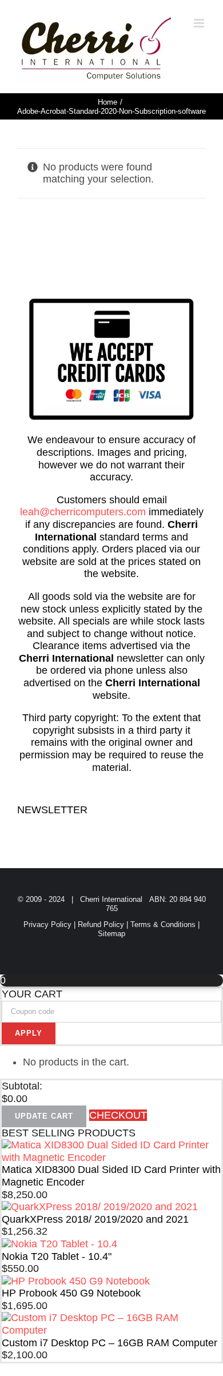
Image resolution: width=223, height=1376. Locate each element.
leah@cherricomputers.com (83, 512)
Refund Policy (101, 924)
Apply (28, 1033)
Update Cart (44, 1116)
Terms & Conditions (163, 924)
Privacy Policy (47, 924)
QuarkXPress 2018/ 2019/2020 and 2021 (95, 1219)
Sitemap (111, 933)
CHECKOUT (118, 1115)
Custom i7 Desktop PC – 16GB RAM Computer (109, 1343)
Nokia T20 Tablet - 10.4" (57, 1256)
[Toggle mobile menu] (200, 23)
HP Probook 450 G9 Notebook (71, 1293)
